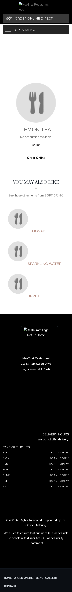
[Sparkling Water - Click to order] (19, 251)
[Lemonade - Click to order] (19, 219)
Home (8, 577)
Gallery (51, 577)
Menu (39, 577)
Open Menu (25, 30)
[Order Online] (36, 103)
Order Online (36, 157)
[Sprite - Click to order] (19, 284)
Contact (10, 586)
